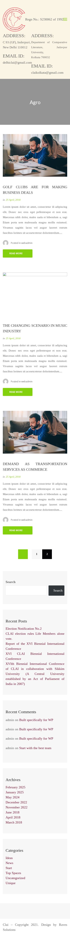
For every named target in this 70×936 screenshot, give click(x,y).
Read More (16, 253)
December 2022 (16, 802)
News (9, 863)
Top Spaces (13, 873)
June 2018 (12, 812)
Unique (10, 883)
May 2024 (12, 797)
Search (10, 582)
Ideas (9, 858)
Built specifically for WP (36, 720)
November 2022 (16, 807)
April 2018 (13, 817)
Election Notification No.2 (24, 628)
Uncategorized (15, 878)
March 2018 (14, 822)
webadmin (26, 243)
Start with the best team (35, 748)
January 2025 (15, 792)
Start (9, 868)
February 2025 (15, 787)
